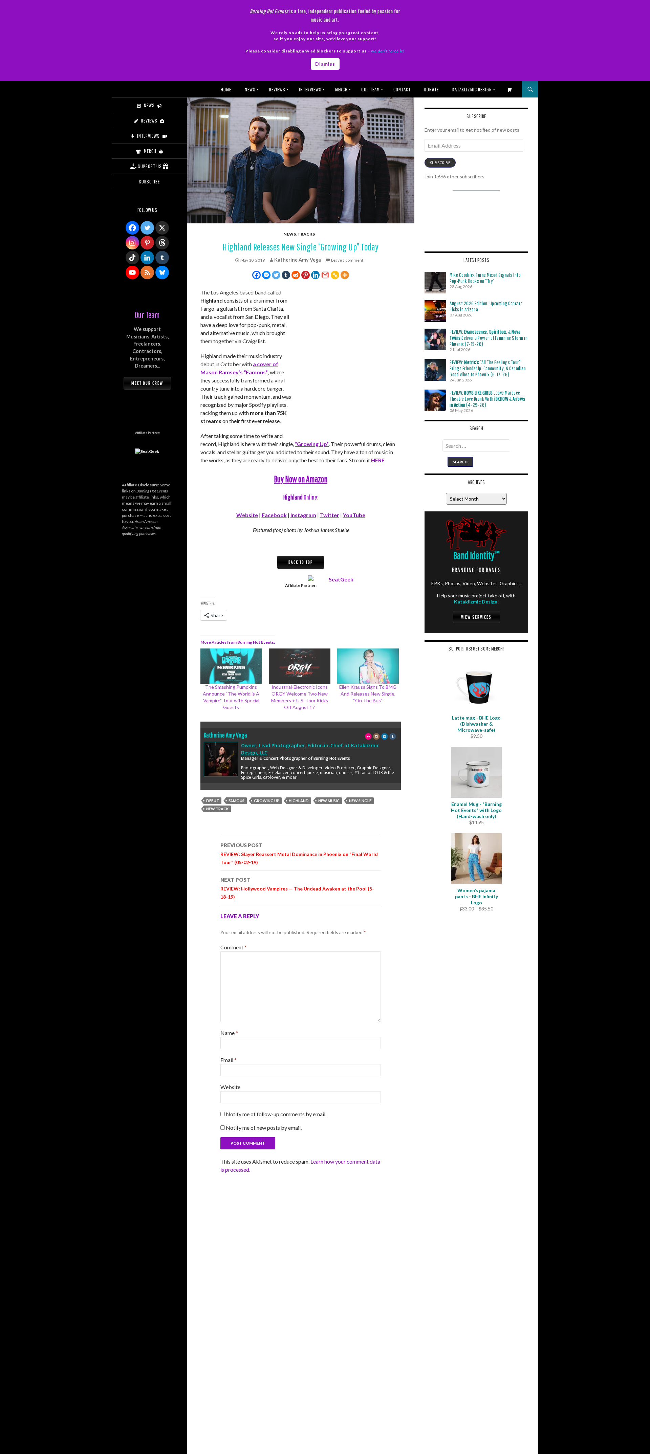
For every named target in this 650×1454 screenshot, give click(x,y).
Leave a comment (347, 260)
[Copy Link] (335, 275)
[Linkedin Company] (147, 257)
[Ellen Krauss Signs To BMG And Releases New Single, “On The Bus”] (368, 666)
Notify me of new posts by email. (264, 1127)
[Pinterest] (305, 275)
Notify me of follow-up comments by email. (276, 1114)
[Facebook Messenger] (266, 275)
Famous (236, 800)
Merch (341, 89)
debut (212, 800)
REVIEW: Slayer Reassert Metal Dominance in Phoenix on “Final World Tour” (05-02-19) (299, 853)
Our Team (370, 89)
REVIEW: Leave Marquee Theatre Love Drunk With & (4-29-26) (487, 399)
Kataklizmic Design (472, 89)
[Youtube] (132, 272)
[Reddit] (295, 275)
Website (247, 515)
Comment (233, 947)
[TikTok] (132, 257)
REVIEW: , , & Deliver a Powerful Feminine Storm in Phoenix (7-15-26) (488, 338)
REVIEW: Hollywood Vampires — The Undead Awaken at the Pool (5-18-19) (297, 888)
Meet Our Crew (147, 383)
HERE (378, 460)
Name (229, 1033)
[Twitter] (276, 275)
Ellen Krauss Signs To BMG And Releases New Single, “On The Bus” (367, 693)
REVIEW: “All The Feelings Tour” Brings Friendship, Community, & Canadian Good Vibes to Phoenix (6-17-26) (488, 368)
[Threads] (162, 242)
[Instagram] (132, 242)
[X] (162, 228)
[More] (345, 275)
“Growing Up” (312, 444)
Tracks (306, 234)
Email (228, 1060)
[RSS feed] (147, 272)
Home (226, 89)
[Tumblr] (286, 275)
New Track (217, 809)
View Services (476, 617)
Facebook (274, 515)
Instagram (303, 515)
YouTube (354, 515)
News (250, 89)
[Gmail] (325, 275)
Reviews (277, 89)
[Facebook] (256, 275)
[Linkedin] (315, 275)
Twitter (329, 515)
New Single (360, 800)
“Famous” (256, 372)
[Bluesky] (162, 272)
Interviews (310, 89)
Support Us (150, 166)
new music (329, 800)
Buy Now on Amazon (300, 479)
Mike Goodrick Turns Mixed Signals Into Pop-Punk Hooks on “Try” (485, 278)
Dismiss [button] (325, 64)
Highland (299, 800)
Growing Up (266, 800)
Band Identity (476, 555)
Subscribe (440, 162)
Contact (402, 89)
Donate (431, 89)
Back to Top (300, 562)
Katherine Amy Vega (297, 260)
